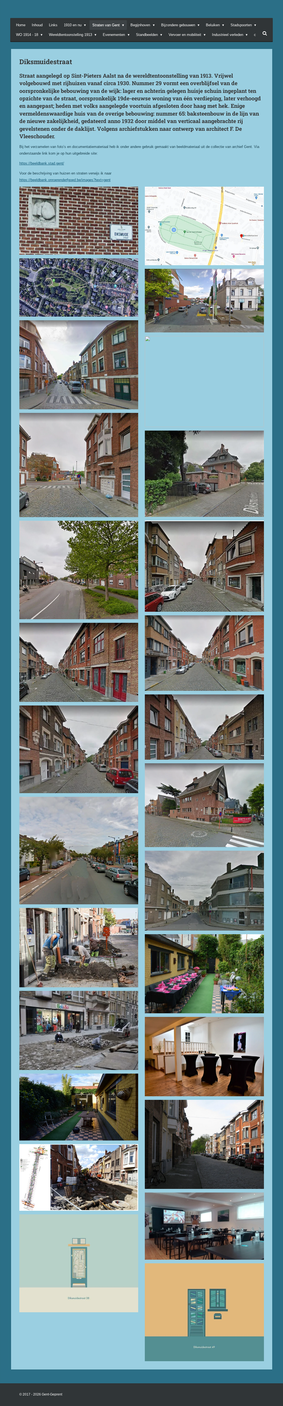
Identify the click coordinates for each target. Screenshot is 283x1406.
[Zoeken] (265, 33)
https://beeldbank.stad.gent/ (41, 163)
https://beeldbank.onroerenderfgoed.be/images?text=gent (65, 180)
